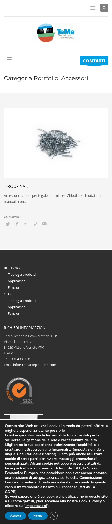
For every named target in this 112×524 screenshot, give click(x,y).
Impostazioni (36, 506)
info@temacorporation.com (34, 364)
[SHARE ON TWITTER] (8, 224)
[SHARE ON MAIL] (44, 224)
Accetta (15, 516)
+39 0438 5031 (20, 358)
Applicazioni (17, 281)
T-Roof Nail (16, 186)
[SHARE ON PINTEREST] (35, 224)
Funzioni (14, 287)
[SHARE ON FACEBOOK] (17, 224)
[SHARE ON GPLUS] (26, 224)
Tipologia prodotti (22, 274)
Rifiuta (37, 516)
